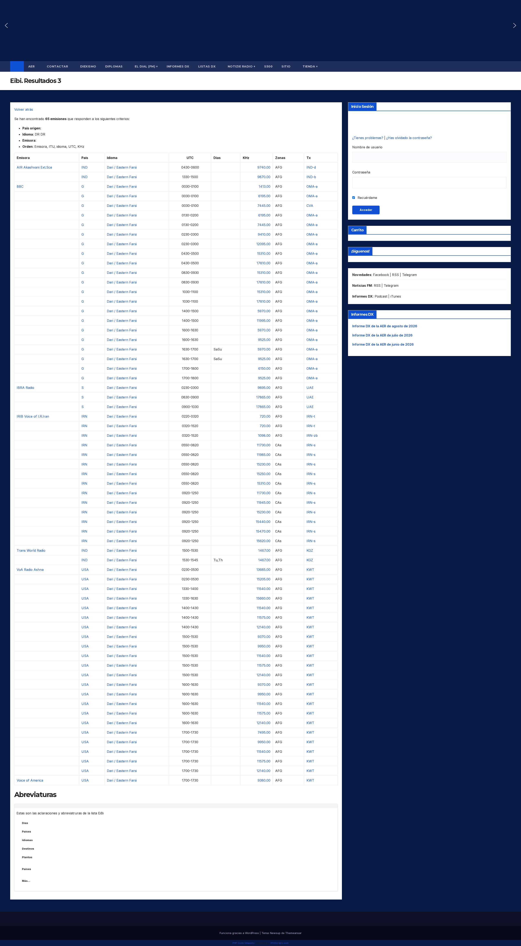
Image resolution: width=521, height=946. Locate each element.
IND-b (311, 177)
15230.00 (263, 464)
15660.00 (263, 598)
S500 (268, 66)
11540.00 (263, 589)
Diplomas (114, 66)
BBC (20, 186)
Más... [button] (26, 880)
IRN (84, 416)
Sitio (286, 66)
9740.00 (263, 167)
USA (85, 570)
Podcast (381, 296)
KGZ (309, 550)
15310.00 (263, 253)
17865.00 (263, 397)
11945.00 (263, 503)
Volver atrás (23, 109)
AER (32, 66)
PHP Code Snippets (244, 943)
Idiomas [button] (27, 840)
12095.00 (263, 244)
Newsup (275, 933)
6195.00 (264, 196)
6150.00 (264, 368)
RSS (395, 275)
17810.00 (263, 263)
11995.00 (263, 321)
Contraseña (361, 172)
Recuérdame (367, 198)
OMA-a (311, 186)
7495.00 (264, 732)
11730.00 (263, 445)
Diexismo (88, 66)
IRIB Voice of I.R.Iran (33, 416)
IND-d (311, 167)
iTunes (396, 296)
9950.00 (264, 646)
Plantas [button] (27, 857)
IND (84, 167)
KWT (310, 570)
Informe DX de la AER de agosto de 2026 (384, 326)
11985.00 (263, 455)
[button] (6, 25)
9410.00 (264, 234)
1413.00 (264, 186)
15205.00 (263, 579)
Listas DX (207, 66)
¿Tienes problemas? (368, 138)
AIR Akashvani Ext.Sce (34, 167)
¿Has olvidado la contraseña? (409, 138)
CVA (309, 206)
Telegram (409, 275)
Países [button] (26, 831)
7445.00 (263, 206)
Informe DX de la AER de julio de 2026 (382, 335)
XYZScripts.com (279, 943)
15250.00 (263, 474)
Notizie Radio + (241, 66)
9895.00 (264, 388)
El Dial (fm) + (146, 66)
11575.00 (263, 617)
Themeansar (293, 933)
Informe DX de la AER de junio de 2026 (383, 344)
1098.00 (264, 435)
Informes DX (178, 66)
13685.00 (263, 570)
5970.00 (264, 311)
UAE (310, 388)
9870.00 (263, 177)
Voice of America (30, 780)
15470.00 (263, 531)
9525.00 (264, 340)
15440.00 (263, 522)
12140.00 (263, 627)
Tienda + (310, 66)
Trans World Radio (31, 550)
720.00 (265, 416)
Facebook (381, 275)
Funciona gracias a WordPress (240, 933)
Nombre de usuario (367, 147)
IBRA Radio (25, 388)
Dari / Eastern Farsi (122, 167)
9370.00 (264, 637)
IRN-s (310, 445)
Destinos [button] (28, 848)
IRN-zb (312, 435)
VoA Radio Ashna (30, 570)
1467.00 (264, 550)
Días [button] (25, 823)
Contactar (58, 66)
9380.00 (264, 780)
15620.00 (263, 541)
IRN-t (310, 416)
